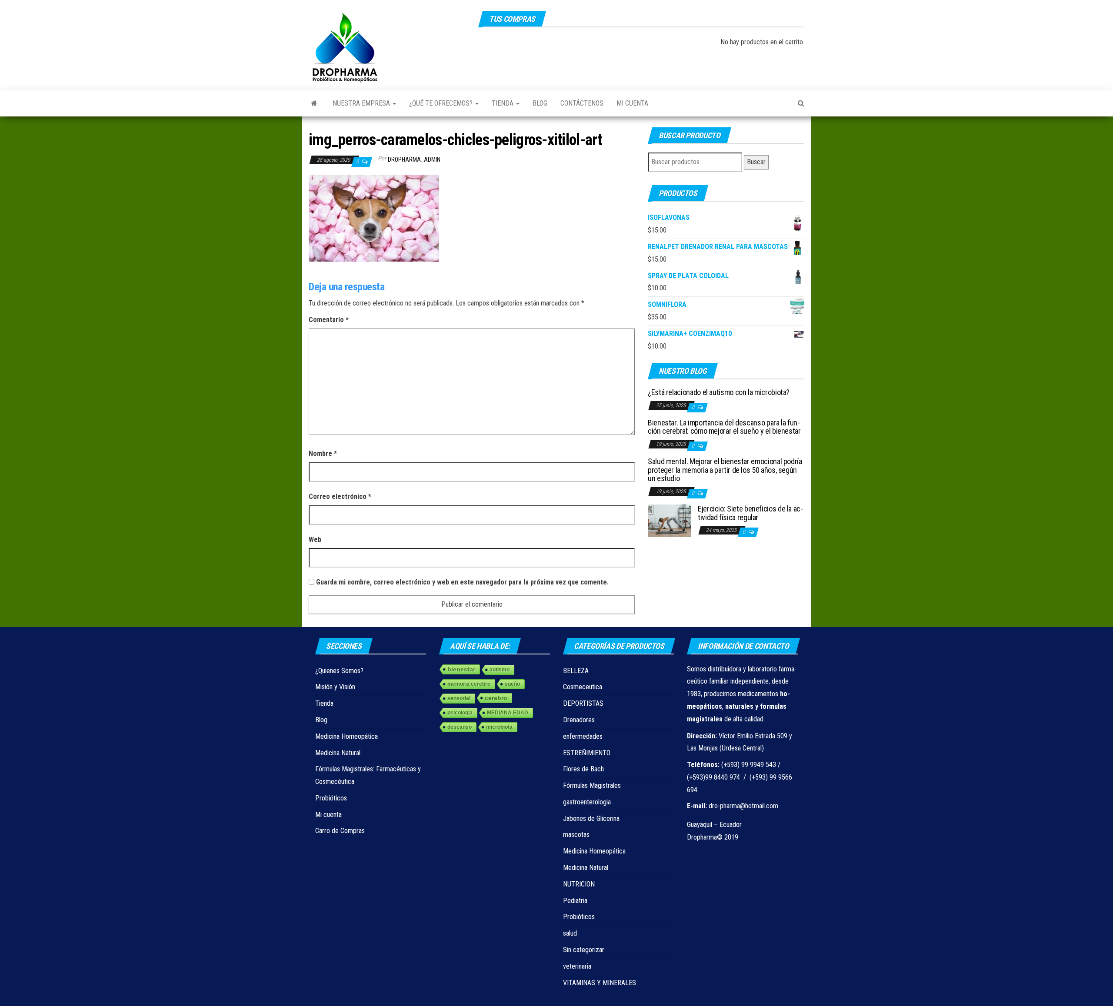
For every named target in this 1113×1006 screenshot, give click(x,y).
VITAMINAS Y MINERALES (599, 983)
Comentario (329, 319)
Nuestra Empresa (362, 103)
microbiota (499, 727)
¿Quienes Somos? (339, 671)
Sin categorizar (583, 950)
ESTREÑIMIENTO (586, 753)
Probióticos (331, 798)
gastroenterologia (587, 802)
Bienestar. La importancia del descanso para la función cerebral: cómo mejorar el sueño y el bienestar (724, 427)
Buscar (756, 162)
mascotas (576, 834)
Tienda (503, 103)
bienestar (461, 669)
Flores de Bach (583, 769)
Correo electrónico (340, 496)
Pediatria (575, 900)
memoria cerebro (468, 684)
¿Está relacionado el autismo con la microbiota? (719, 392)
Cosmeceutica (582, 687)
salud (570, 933)
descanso (459, 727)
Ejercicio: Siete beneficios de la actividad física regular (750, 513)
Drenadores (579, 720)
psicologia (460, 713)
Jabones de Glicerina (591, 818)
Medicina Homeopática (346, 736)
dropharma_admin (414, 159)
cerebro (496, 697)
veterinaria (577, 966)
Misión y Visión (335, 687)
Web (315, 539)
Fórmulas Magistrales (592, 785)
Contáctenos (581, 103)
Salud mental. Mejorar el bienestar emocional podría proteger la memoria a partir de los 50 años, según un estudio (725, 470)
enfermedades (583, 736)
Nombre (323, 453)
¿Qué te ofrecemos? (441, 103)
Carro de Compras (340, 831)
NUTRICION (579, 884)
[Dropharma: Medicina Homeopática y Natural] (314, 103)
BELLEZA (576, 671)
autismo (500, 670)
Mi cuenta (632, 103)
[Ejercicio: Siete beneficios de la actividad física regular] (669, 520)
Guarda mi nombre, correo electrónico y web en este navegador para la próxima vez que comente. (462, 582)
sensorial (458, 698)
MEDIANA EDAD (507, 713)
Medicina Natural (337, 753)
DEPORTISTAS (583, 703)
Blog (540, 103)
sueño (512, 684)
